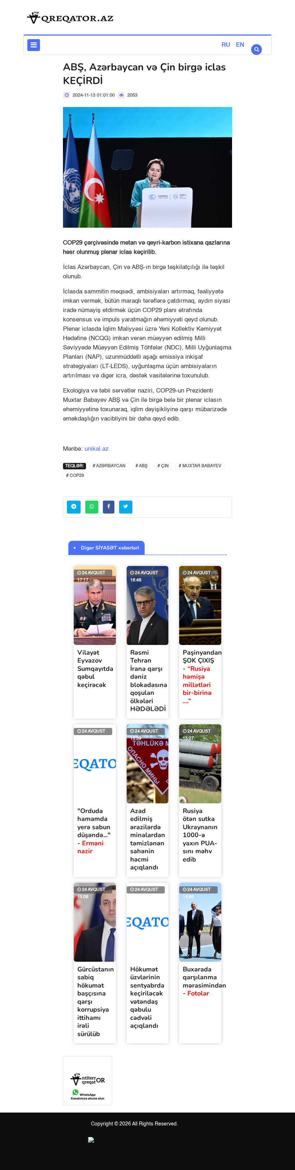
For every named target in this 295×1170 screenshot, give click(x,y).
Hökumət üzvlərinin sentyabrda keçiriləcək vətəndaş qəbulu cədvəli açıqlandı (147, 997)
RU (226, 45)
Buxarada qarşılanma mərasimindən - (204, 981)
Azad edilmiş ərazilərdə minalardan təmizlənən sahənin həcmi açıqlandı (147, 839)
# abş (142, 466)
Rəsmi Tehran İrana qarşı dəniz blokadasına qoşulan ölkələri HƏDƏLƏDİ (148, 681)
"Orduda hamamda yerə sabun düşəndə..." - (93, 831)
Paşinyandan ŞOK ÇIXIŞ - (202, 676)
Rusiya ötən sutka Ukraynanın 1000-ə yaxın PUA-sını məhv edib (200, 835)
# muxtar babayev (200, 466)
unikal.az (97, 449)
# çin (163, 466)
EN (240, 45)
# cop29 (75, 476)
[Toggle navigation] (33, 45)
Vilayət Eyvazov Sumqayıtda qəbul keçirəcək (95, 668)
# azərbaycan (109, 466)
